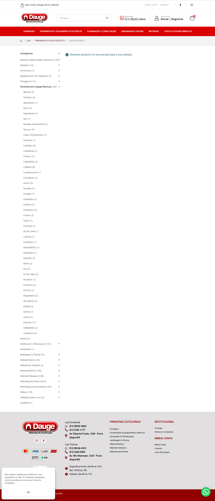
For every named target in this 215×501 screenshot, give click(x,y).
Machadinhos (29, 247)
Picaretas (27, 279)
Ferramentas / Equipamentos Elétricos (61, 31)
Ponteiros (28, 284)
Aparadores (28, 102)
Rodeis (26, 306)
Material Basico (27, 359)
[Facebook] (180, 5)
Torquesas (28, 333)
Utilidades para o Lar (30, 397)
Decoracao (25, 70)
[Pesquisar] (107, 18)
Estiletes (27, 204)
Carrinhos (27, 145)
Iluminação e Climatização (101, 31)
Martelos (27, 258)
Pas (25, 268)
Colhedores (28, 161)
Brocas (26, 129)
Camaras (27, 140)
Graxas (23, 338)
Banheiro (24, 65)
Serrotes (27, 322)
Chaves (26, 156)
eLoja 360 (57, 493)
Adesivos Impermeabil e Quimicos (36, 59)
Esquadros (28, 199)
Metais (23, 392)
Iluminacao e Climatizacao (33, 343)
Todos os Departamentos (178, 31)
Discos (26, 183)
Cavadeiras (28, 150)
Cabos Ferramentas (32, 134)
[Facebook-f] (43, 440)
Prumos (27, 290)
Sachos (26, 311)
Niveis (26, 263)
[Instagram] (192, 5)
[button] (206, 492)
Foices (26, 220)
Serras (26, 317)
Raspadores (29, 295)
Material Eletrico (28, 370)
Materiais (154, 31)
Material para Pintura (30, 381)
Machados (28, 252)
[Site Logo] (34, 18)
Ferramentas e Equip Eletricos (35, 86)
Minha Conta (151, 5)
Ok (28, 492)
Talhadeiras (28, 327)
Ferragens (29, 31)
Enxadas (27, 188)
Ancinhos (27, 97)
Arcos (26, 108)
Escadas (27, 193)
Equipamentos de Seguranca (34, 75)
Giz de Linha (29, 231)
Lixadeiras (28, 241)
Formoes (27, 225)
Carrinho (164, 5)
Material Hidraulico (29, 375)
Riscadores (28, 300)
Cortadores (28, 177)
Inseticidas (25, 349)
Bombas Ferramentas (34, 124)
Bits (25, 118)
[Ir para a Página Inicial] (21, 41)
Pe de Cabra (29, 274)
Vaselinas (24, 402)
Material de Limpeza (30, 365)
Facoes (26, 215)
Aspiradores (29, 113)
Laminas (27, 236)
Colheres (27, 166)
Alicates (27, 91)
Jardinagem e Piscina (132, 31)
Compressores (30, 172)
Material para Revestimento (33, 386)
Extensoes (28, 209)
